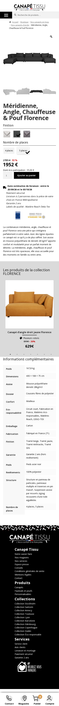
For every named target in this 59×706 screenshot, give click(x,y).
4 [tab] (30, 354)
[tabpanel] (29, 315)
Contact (9, 703)
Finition (8, 125)
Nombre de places (15, 142)
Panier (37, 703)
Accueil (15, 22)
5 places (23, 150)
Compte (49, 703)
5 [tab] (37, 354)
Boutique (24, 22)
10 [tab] (30, 358)
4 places (9, 150)
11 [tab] (37, 358)
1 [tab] (10, 354)
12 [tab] (44, 358)
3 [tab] (23, 354)
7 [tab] (51, 354)
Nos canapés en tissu (39, 22)
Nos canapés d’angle (20, 25)
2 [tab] (17, 354)
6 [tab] (44, 354)
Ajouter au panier (26, 175)
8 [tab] (17, 358)
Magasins (23, 703)
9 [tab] (23, 358)
